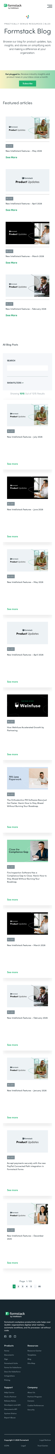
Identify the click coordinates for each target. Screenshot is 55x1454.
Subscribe (27, 83)
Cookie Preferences (36, 1405)
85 (39, 1286)
